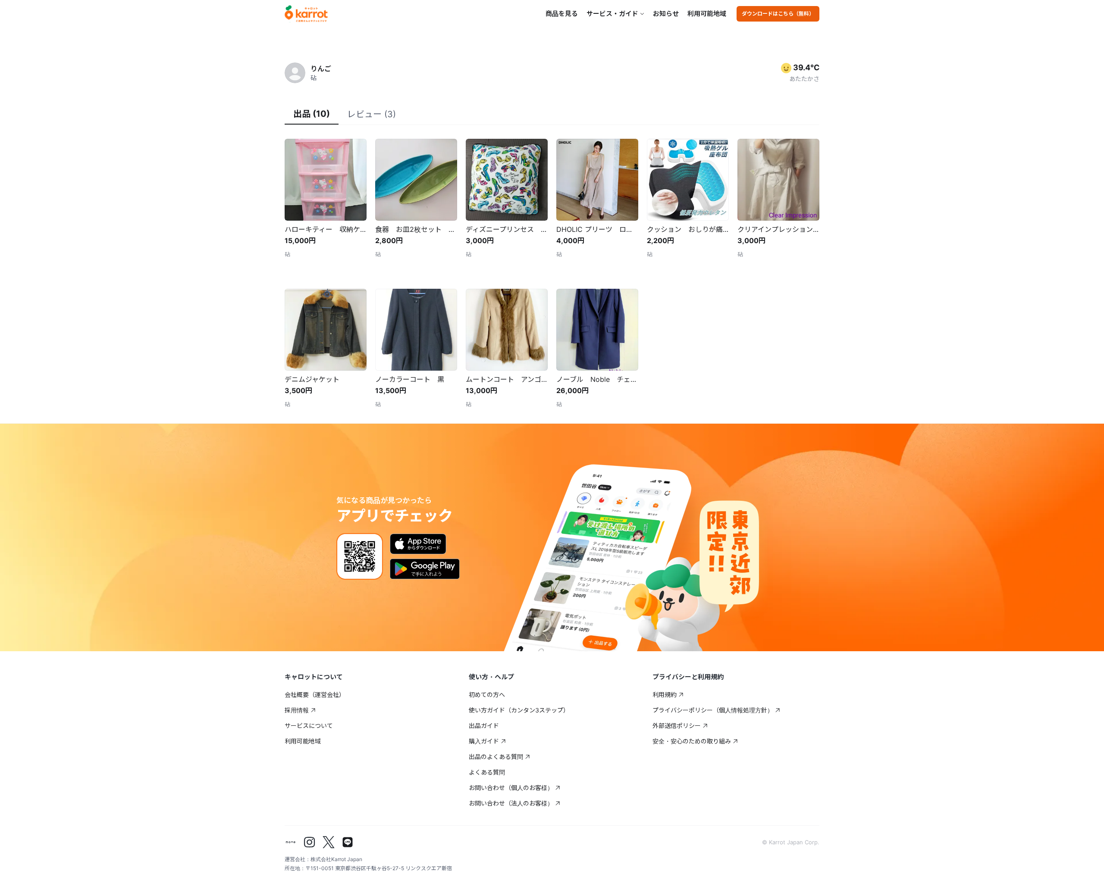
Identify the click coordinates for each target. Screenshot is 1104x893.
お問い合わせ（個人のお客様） (511, 787)
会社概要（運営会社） (315, 694)
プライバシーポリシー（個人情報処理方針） (712, 710)
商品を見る (562, 13)
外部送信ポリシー (676, 725)
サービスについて (309, 725)
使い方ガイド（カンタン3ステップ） (519, 710)
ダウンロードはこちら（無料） (778, 13)
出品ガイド (484, 725)
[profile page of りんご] (295, 72)
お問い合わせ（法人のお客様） (511, 803)
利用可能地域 (706, 13)
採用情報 (297, 710)
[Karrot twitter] (329, 842)
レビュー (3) (371, 114)
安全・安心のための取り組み (691, 741)
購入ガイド (484, 741)
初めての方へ (487, 694)
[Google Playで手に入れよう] (425, 569)
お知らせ (666, 13)
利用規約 (664, 694)
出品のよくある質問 (496, 756)
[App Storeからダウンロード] (418, 544)
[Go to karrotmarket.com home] (306, 13)
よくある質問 (487, 772)
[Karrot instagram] (310, 842)
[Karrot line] (348, 842)
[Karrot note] (291, 842)
